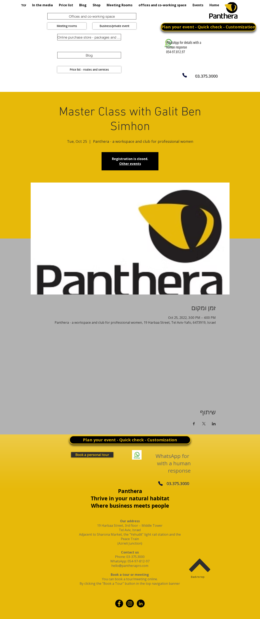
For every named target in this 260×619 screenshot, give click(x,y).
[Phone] (184, 75)
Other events (130, 163)
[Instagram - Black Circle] (130, 603)
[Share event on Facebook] (194, 423)
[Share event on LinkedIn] (214, 423)
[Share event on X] (204, 423)
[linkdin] (141, 603)
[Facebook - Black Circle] (119, 603)
